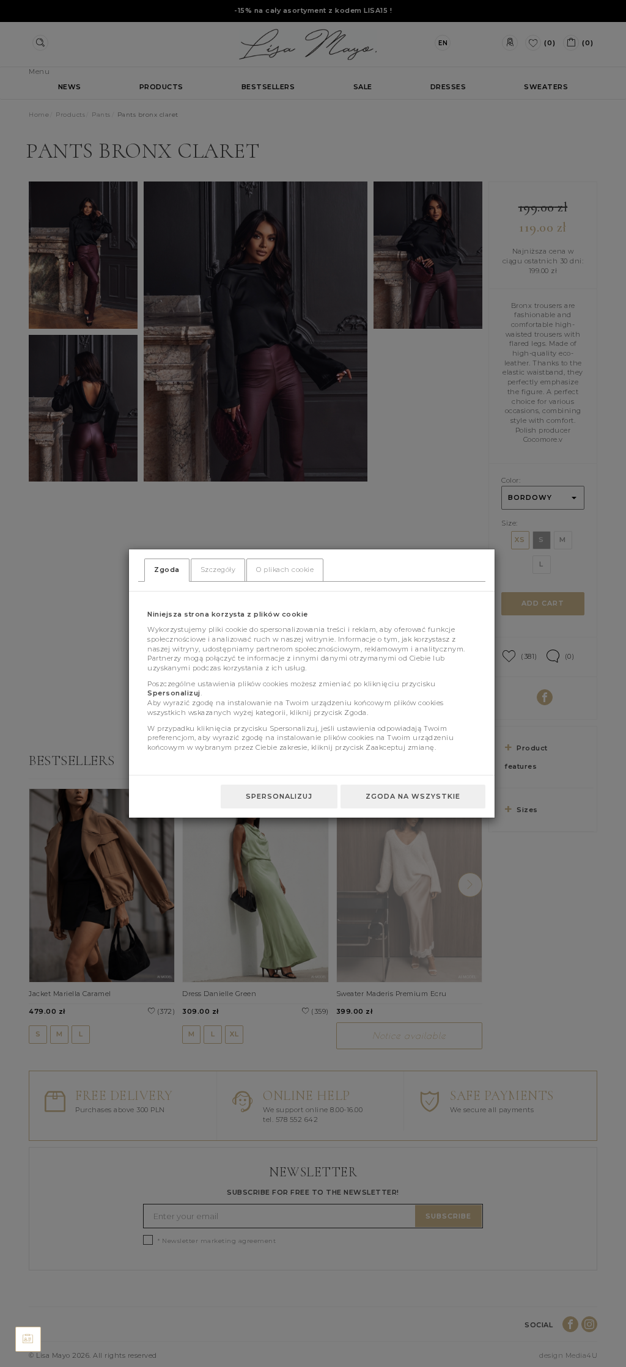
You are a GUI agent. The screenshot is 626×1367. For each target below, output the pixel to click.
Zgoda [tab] (167, 569)
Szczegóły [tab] (218, 569)
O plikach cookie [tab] (285, 569)
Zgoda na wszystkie (413, 796)
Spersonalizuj (279, 796)
